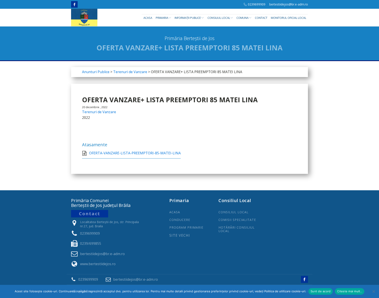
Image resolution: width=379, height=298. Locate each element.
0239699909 (256, 4)
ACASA (174, 212)
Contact (261, 18)
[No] (373, 291)
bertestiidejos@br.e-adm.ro (288, 4)
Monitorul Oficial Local (288, 18)
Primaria (162, 18)
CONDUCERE (179, 219)
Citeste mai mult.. (349, 291)
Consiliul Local (218, 18)
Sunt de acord (321, 291)
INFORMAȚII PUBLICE (188, 18)
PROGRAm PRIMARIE (186, 227)
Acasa (147, 18)
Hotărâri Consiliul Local (236, 229)
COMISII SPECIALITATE (237, 219)
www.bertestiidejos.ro (98, 263)
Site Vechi (179, 236)
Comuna (242, 18)
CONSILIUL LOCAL (233, 212)
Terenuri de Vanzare (99, 111)
